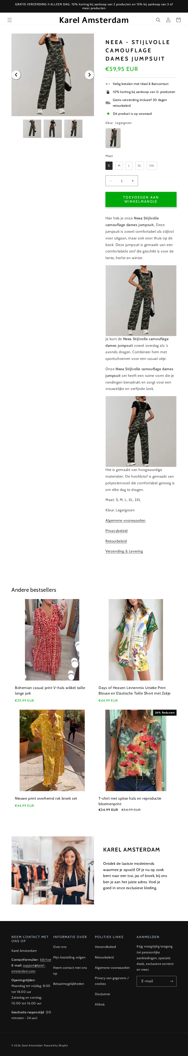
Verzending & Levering (124, 551)
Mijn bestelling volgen (69, 957)
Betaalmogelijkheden (68, 984)
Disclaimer (102, 994)
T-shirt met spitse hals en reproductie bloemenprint (130, 801)
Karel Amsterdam (32, 1045)
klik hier (45, 960)
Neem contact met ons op (70, 970)
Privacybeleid (116, 531)
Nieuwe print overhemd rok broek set (46, 798)
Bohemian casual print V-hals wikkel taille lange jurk (50, 690)
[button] (10, 20)
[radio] (113, 138)
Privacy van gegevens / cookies (112, 981)
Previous (16, 74)
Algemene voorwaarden (125, 520)
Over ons (60, 947)
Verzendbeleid (105, 947)
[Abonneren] (171, 981)
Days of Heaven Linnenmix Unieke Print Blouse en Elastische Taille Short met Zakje (135, 690)
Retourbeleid (116, 541)
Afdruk (100, 1004)
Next (89, 74)
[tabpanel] (52, 75)
